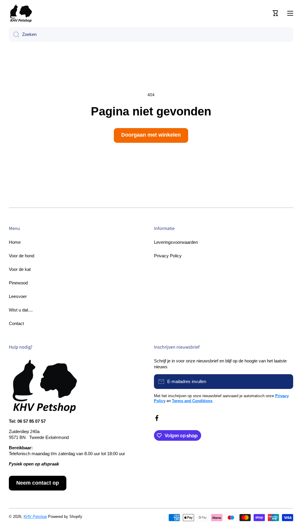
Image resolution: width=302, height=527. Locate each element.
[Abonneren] (285, 381)
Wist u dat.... (21, 309)
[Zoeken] (14, 34)
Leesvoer (18, 296)
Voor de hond (21, 255)
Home (15, 242)
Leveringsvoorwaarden (176, 242)
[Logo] (20, 13)
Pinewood (18, 282)
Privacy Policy (168, 255)
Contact (16, 323)
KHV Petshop (35, 516)
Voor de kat (20, 269)
